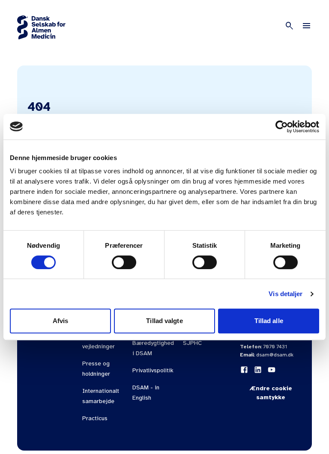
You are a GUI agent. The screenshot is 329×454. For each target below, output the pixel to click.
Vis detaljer (285, 293)
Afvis (61, 320)
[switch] (124, 262)
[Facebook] (244, 369)
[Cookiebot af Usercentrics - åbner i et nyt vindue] (281, 126)
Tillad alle (268, 320)
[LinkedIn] (258, 369)
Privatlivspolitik (152, 370)
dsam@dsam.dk (274, 355)
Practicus (95, 418)
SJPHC (192, 343)
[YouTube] (271, 369)
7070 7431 (275, 347)
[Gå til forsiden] (41, 27)
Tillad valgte (164, 320)
